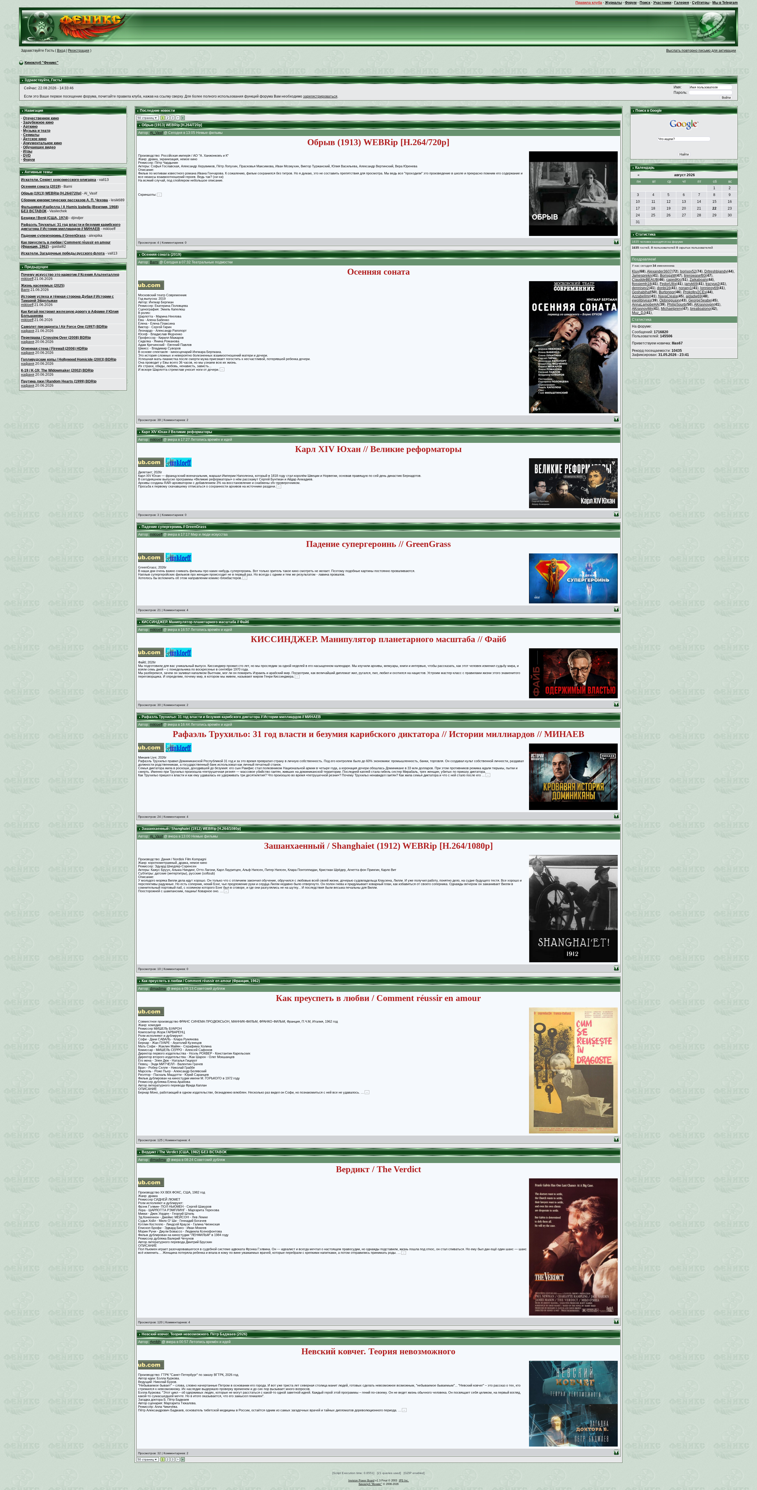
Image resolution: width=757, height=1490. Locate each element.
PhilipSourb (676, 304)
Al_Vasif (156, 133)
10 (638, 202)
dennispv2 (640, 288)
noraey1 (685, 288)
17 (638, 208)
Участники (662, 3)
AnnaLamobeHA (645, 304)
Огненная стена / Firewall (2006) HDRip (54, 348)
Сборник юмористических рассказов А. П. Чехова (64, 200)
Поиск (645, 3)
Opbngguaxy (669, 300)
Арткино (30, 126)
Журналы (613, 3)
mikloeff (27, 279)
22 (714, 208)
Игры (27, 151)
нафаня (27, 331)
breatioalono (700, 309)
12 (669, 202)
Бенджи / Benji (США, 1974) (44, 218)
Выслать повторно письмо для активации (701, 50)
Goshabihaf (641, 292)
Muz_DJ (638, 313)
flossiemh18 (641, 284)
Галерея (681, 3)
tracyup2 (712, 284)
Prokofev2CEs (694, 292)
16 (730, 202)
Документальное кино (42, 143)
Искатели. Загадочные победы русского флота (63, 253)
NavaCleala (667, 296)
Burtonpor (667, 292)
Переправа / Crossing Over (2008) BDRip (56, 338)
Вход (61, 50)
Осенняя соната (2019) (41, 186)
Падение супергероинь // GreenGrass (53, 236)
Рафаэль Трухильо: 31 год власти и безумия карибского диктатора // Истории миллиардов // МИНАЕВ (70, 227)
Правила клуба (588, 3)
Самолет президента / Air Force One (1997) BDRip (64, 327)
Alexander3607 (659, 271)
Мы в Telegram (725, 3)
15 (714, 202)
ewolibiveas (641, 300)
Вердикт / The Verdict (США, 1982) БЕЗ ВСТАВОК (184, 1152)
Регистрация (78, 50)
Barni (25, 290)
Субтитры (700, 3)
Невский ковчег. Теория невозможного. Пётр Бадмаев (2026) (194, 1334)
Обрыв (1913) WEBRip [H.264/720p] (51, 193)
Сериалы (31, 135)
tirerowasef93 (695, 275)
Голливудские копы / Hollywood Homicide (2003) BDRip (68, 359)
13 (684, 202)
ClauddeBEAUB (645, 280)
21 (699, 208)
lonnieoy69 (709, 288)
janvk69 (691, 284)
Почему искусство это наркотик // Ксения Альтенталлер (70, 275)
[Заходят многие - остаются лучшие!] (82, 27)
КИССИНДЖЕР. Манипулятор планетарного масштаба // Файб (195, 622)
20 (684, 208)
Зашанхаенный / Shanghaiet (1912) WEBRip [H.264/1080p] (191, 829)
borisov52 (688, 271)
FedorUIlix (668, 284)
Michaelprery (671, 309)
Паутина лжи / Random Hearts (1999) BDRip (58, 381)
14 (699, 202)
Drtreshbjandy (715, 271)
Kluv (635, 271)
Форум (631, 3)
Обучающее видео (39, 147)
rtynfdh (155, 1342)
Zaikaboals (698, 280)
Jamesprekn (642, 275)
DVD (27, 155)
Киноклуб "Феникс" (42, 63)
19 (669, 208)
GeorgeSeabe (699, 300)
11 (653, 202)
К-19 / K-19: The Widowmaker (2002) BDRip (57, 370)
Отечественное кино (41, 118)
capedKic (673, 280)
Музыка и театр (36, 131)
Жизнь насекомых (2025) (42, 286)
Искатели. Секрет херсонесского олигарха (58, 180)
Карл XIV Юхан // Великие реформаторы (177, 432)
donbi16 (663, 288)
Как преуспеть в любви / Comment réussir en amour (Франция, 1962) (201, 981)
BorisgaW (668, 275)
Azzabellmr (641, 296)
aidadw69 (694, 296)
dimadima (158, 989)
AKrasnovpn (704, 304)
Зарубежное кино (38, 122)
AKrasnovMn (642, 309)
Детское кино (34, 139)
